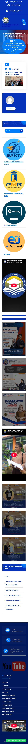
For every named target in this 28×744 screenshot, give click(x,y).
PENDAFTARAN (9, 711)
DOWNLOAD (8, 714)
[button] (16, 740)
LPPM (6, 692)
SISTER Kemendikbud (13, 600)
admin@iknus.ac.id (15, 2)
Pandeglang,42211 (15, 11)
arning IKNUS (12, 225)
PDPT (8, 576)
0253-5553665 (16, 5)
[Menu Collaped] (24, 23)
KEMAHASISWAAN (10, 699)
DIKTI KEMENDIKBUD (13, 595)
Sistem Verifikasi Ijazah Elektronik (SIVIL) (13, 583)
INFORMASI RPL (9, 708)
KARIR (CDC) (8, 705)
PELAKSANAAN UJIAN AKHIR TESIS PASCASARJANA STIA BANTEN (14, 46)
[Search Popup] (23, 20)
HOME (6, 683)
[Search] (21, 130)
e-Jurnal (7, 254)
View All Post (10, 108)
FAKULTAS (7, 689)
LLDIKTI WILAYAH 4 (12, 590)
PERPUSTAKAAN (9, 695)
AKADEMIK (7, 702)
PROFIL (6, 686)
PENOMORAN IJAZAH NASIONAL (13, 607)
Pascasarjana (9, 43)
